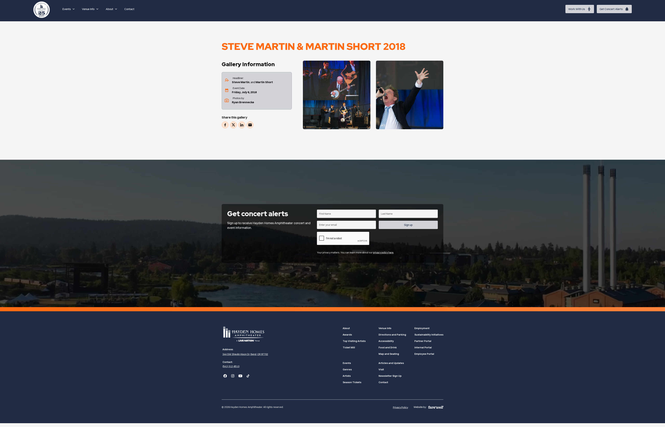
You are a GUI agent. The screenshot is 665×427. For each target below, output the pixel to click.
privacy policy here (383, 252)
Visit (381, 369)
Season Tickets (352, 382)
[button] (69, 9)
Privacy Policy (400, 407)
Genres (347, 369)
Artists (347, 375)
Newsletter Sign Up (390, 375)
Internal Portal (423, 347)
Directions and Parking (392, 334)
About (346, 328)
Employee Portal (424, 353)
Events (347, 363)
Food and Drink (388, 347)
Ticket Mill (349, 347)
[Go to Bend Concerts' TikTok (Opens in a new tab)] (248, 376)
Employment (421, 328)
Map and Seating (389, 353)
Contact (129, 9)
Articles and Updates (391, 363)
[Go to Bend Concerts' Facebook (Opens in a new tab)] (225, 376)
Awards (347, 334)
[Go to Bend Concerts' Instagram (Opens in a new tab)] (233, 376)
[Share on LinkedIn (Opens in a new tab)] (241, 125)
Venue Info (385, 328)
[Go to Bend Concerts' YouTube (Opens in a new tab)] (240, 376)
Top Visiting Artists (354, 341)
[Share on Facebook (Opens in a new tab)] (225, 125)
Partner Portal (422, 341)
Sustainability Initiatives (428, 334)
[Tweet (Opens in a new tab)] (233, 125)
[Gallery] (336, 95)
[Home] (41, 9)
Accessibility (386, 341)
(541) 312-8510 (231, 366)
